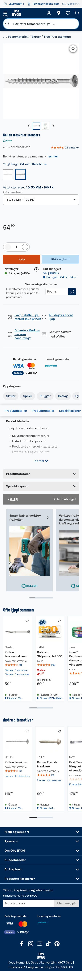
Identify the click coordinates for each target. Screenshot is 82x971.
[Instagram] (31, 944)
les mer (52, 156)
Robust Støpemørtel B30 (49, 654)
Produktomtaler (43, 411)
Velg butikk (51, 273)
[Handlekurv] (76, 13)
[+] (25, 247)
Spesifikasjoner (70, 411)
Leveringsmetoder (57, 359)
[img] (17, 665)
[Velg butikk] (58, 13)
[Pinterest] (57, 944)
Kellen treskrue (16, 762)
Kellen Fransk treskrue (47, 764)
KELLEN (9, 647)
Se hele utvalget (64, 499)
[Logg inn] (48, 13)
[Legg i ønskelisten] (73, 49)
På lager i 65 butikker (14, 698)
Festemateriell (18, 36)
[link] (65, 148)
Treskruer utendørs (57, 36)
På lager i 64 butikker (61, 277)
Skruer (36, 36)
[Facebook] (22, 944)
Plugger (45, 396)
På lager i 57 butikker (51, 698)
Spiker (27, 396)
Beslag (63, 396)
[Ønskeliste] (67, 13)
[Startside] (27, 13)
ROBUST (41, 647)
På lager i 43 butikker (46, 808)
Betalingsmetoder (24, 359)
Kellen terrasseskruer (16, 654)
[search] (7, 24)
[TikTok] (48, 944)
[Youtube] (39, 944)
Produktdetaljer (16, 411)
